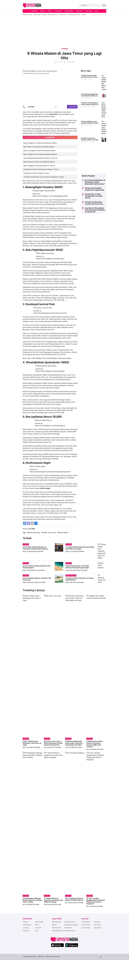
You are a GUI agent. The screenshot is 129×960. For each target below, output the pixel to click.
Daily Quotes (39, 922)
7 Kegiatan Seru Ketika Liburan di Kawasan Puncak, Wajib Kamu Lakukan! (94, 744)
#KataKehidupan (69, 930)
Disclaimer (97, 922)
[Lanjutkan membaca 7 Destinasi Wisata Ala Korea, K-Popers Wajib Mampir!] (102, 578)
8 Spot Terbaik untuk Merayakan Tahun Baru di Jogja (32, 743)
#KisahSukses (53, 14)
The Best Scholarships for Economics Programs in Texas (44, 177)
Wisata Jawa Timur (49, 532)
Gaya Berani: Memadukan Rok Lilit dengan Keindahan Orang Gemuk (95, 210)
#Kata (84, 14)
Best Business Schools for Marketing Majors (39, 162)
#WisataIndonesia (74, 14)
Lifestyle (34, 11)
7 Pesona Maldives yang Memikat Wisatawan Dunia (89, 122)
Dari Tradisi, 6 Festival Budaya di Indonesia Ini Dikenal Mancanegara (35, 548)
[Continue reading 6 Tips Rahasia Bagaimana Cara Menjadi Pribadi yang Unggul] (104, 95)
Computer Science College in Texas (36, 173)
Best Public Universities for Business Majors (39, 147)
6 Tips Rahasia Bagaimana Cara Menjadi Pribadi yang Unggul (89, 95)
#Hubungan (37, 14)
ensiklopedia (68, 11)
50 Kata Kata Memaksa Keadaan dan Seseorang (94, 203)
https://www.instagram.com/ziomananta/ (50, 371)
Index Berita (98, 927)
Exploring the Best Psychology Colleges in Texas (41, 169)
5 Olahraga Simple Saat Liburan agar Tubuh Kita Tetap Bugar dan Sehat (74, 743)
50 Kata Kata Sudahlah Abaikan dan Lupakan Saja (94, 189)
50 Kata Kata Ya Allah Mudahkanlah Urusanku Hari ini (94, 196)
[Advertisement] (15, 9)
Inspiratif (79, 11)
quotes (42, 11)
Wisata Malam (63, 532)
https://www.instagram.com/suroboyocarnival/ (50, 313)
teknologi (88, 11)
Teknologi (26, 930)
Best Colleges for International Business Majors (40, 154)
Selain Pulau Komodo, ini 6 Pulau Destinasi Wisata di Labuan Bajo (77, 567)
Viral (96, 11)
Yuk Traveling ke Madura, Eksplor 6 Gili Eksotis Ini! (37, 579)
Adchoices (97, 925)
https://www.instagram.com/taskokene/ (50, 259)
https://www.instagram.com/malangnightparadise (50, 196)
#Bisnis (44, 14)
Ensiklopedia (27, 925)
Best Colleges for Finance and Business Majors (40, 143)
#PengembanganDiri (71, 925)
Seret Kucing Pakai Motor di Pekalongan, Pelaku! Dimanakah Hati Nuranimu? (95, 182)
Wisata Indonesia (34, 532)
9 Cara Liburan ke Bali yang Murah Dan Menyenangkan (37, 567)
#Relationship (27, 14)
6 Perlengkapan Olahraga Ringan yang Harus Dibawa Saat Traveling (32, 900)
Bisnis (50, 11)
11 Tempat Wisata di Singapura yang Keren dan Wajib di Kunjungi (53, 900)
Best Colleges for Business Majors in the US (39, 165)
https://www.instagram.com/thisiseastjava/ (50, 425)
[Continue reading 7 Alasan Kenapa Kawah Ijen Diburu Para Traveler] (104, 82)
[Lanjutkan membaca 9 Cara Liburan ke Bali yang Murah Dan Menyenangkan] (59, 566)
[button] (104, 5)
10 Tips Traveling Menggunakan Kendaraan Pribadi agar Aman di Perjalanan (95, 901)
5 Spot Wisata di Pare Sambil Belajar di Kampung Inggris (51, 358)
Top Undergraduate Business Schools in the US (40, 158)
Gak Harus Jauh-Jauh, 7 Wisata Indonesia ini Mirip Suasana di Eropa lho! (53, 743)
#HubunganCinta (70, 922)
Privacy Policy (85, 925)
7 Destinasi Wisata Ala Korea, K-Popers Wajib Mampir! (80, 579)
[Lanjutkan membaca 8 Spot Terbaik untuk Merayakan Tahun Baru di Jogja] (32, 665)
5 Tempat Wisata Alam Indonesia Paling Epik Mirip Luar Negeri (80, 548)
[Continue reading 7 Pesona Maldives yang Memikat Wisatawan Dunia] (104, 127)
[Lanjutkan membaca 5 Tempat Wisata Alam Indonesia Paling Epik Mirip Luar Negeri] (102, 551)
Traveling (58, 11)
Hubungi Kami (85, 927)
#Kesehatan (63, 14)
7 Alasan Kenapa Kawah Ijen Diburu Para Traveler (89, 76)
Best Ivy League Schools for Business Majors (39, 150)
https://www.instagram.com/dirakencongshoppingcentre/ (50, 472)
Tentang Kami (85, 922)
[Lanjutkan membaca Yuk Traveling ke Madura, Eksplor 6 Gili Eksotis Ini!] (59, 578)
